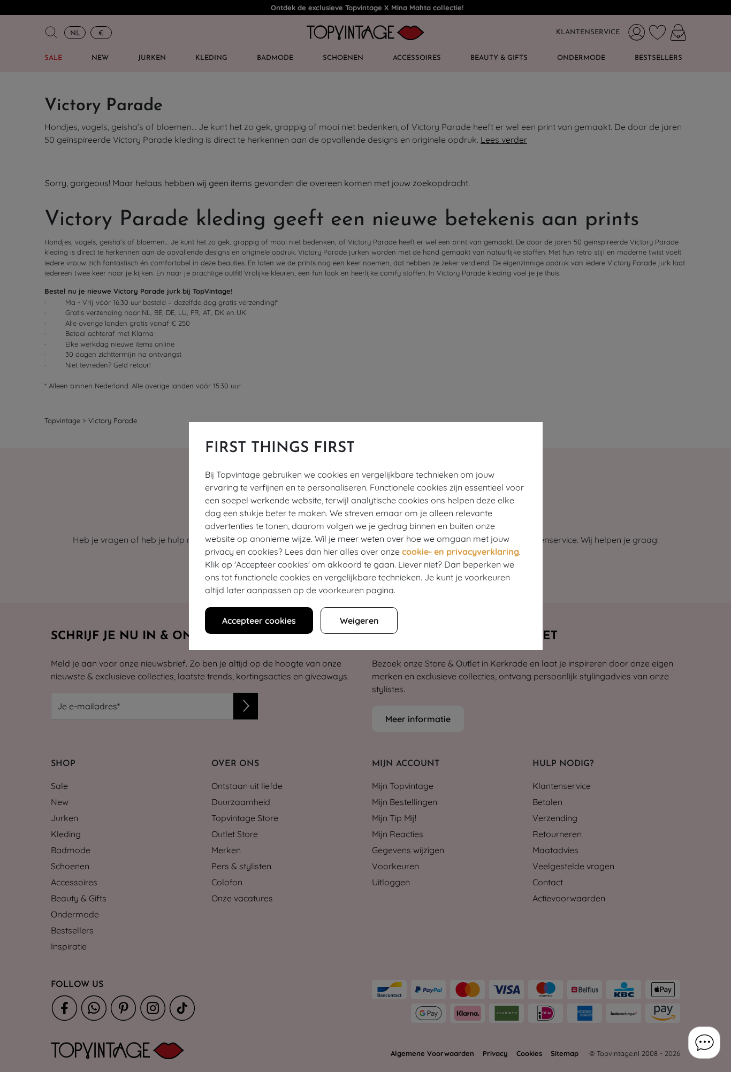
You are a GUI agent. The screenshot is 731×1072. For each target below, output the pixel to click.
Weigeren (359, 620)
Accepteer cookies (259, 620)
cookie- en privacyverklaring (460, 551)
